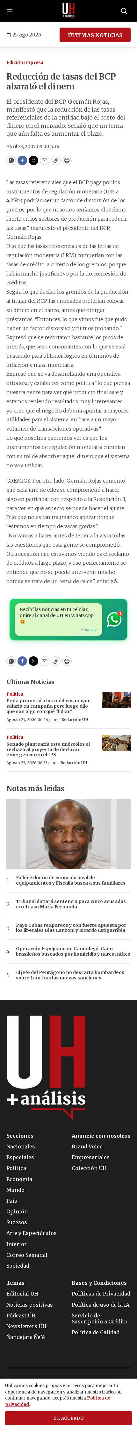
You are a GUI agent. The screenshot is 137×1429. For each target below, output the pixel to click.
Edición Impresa (24, 62)
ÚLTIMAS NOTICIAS (95, 35)
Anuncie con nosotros (101, 1136)
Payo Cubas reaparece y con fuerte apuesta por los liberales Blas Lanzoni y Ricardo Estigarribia (71, 928)
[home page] (68, 11)
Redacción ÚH (74, 719)
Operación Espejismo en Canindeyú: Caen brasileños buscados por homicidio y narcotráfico (73, 951)
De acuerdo (68, 1418)
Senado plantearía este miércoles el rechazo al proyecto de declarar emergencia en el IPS (48, 749)
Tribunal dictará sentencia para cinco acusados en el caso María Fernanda (71, 904)
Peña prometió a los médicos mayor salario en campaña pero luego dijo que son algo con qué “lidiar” (48, 706)
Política (14, 694)
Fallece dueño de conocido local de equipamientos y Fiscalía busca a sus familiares (71, 880)
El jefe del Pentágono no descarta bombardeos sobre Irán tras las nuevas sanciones (70, 975)
